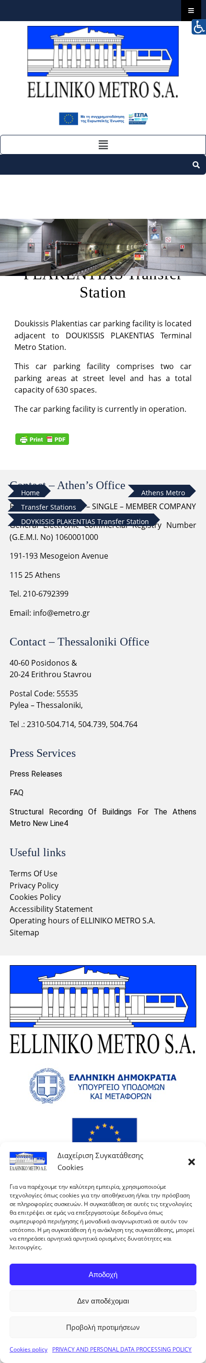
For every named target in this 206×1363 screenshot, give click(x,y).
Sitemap (24, 932)
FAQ (16, 792)
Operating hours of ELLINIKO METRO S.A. (82, 920)
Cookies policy (28, 1349)
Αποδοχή (103, 1274)
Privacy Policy (35, 885)
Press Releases (36, 773)
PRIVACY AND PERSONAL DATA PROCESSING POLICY (122, 1349)
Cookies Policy (35, 897)
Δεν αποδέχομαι (103, 1301)
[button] (191, 1161)
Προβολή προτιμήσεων (103, 1327)
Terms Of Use (33, 873)
